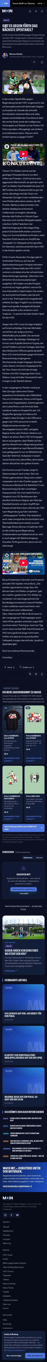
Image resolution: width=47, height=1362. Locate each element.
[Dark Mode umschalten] (36, 11)
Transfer (6, 1235)
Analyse (6, 1239)
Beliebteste (28, 858)
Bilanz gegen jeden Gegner (14, 1263)
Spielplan (7, 1296)
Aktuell (6, 1227)
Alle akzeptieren (35, 1355)
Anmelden (24, 893)
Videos (6, 1279)
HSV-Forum (8, 1271)
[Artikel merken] (42, 62)
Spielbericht (8, 1231)
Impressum (8, 1328)
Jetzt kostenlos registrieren (23, 889)
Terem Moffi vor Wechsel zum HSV (28, 3)
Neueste (39, 858)
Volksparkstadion (10, 1300)
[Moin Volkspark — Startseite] (7, 11)
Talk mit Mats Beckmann (13, 1267)
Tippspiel (7, 1275)
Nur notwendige (14, 1355)
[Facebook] (11, 1215)
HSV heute (7, 1255)
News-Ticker (8, 1288)
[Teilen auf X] (30, 673)
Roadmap (7, 1324)
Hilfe (5, 1320)
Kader (5, 1259)
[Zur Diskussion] (34, 62)
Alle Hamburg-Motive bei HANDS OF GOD (23, 827)
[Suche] (30, 11)
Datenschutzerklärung (16, 1350)
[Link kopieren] (42, 673)
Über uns (7, 1304)
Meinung (7, 1243)
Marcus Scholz (15, 54)
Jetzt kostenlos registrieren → (17, 1186)
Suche (5, 1308)
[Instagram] (5, 1215)
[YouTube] (17, 1215)
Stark (10, 667)
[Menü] (42, 11)
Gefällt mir (28, 667)
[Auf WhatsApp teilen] (36, 673)
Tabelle (6, 1292)
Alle (40, 3)
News (6, 3)
